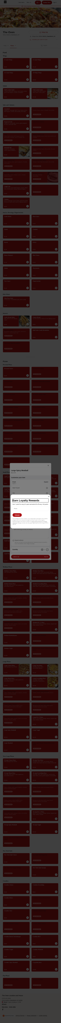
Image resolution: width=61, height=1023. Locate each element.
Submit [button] (17, 515)
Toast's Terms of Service (36, 521)
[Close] (48, 496)
